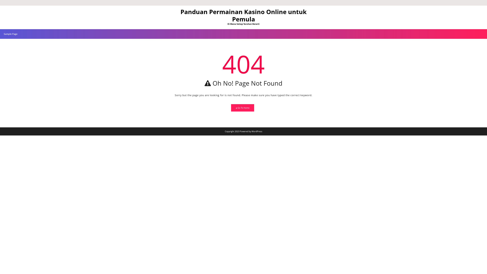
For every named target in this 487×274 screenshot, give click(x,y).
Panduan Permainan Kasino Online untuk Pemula (243, 15)
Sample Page (11, 34)
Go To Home (243, 107)
